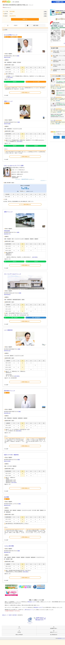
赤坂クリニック (8, 101)
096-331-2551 (7, 57)
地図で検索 (35, 25)
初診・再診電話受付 (36, 317)
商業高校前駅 (7, 230)
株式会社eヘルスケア (32, 601)
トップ (19, 628)
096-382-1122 (7, 350)
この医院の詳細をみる (25, 92)
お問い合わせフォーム (29, 609)
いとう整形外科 (8, 330)
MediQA (19, 632)
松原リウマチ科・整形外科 (11, 454)
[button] (52, 33)
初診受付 (14, 81)
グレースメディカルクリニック (12, 274)
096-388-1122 (7, 413)
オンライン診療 (36, 81)
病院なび (6, 1)
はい (56, 137)
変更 (45, 11)
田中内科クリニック (9, 390)
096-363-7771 (7, 234)
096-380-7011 (7, 552)
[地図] (18, 55)
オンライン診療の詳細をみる (25, 204)
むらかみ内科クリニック (10, 35)
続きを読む (10, 77)
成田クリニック (8, 211)
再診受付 (36, 145)
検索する (25, 19)
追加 (45, 13)
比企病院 (6, 497)
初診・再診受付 (14, 317)
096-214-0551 (7, 461)
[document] (25, 65)
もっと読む (43, 532)
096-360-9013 (7, 294)
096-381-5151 (7, 505)
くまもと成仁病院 (9, 546)
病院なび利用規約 (19, 634)
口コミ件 (19, 36)
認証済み (58, 78)
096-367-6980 (7, 123)
